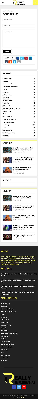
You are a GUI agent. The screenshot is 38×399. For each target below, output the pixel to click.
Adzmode (22, 397)
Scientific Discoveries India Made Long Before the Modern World (22, 149)
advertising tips (7, 78)
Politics (5, 114)
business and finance (9, 84)
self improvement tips (9, 119)
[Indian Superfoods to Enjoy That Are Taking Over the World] (7, 237)
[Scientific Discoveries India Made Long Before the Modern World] (7, 150)
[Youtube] (24, 387)
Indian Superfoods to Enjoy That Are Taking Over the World (23, 236)
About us (4, 251)
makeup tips (6, 105)
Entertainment (7, 95)
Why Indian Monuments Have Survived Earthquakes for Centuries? (21, 169)
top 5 (4, 127)
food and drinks (7, 100)
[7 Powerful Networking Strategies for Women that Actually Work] (7, 160)
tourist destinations (9, 133)
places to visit (7, 111)
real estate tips (7, 116)
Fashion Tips (7, 143)
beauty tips (6, 81)
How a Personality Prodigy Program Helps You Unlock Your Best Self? (23, 226)
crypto (5, 89)
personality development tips (11, 108)
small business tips (8, 122)
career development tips (10, 86)
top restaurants (7, 130)
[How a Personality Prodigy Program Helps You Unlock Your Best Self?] (7, 227)
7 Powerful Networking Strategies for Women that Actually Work (23, 158)
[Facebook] (14, 387)
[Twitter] (19, 387)
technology (6, 125)
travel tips (6, 135)
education (6, 92)
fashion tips (6, 97)
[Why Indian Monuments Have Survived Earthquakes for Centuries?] (7, 170)
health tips (6, 103)
